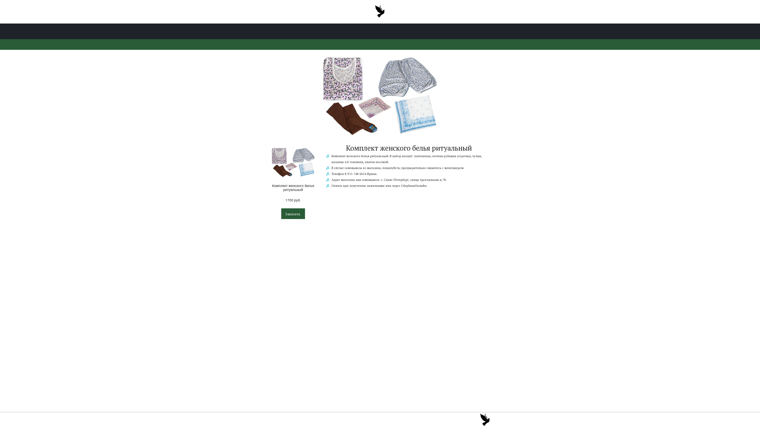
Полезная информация (376, 31)
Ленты (343, 31)
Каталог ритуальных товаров (306, 31)
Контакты (450, 31)
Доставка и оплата (419, 31)
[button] (293, 213)
